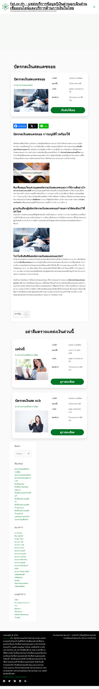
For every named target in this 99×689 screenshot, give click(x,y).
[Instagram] (15, 681)
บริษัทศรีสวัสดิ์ (19, 574)
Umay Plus (18, 539)
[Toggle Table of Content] (25, 314)
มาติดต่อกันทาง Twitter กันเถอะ (15, 677)
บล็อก (16, 600)
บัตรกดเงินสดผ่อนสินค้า (24, 85)
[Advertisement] (49, 32)
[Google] (25, 681)
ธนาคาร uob (19, 545)
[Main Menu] (94, 6)
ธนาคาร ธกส (19, 548)
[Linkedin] (20, 681)
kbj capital (18, 536)
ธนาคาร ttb (18, 542)
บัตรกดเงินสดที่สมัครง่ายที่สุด (27, 355)
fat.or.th (6, 638)
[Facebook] (4, 681)
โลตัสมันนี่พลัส (19, 586)
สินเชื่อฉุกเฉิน (19, 484)
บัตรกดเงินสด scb (28, 401)
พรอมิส (16, 580)
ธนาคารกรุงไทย (20, 557)
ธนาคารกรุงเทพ (20, 554)
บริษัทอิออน (18, 577)
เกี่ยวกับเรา (18, 612)
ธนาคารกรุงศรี (19, 551)
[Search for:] (22, 454)
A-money (18, 533)
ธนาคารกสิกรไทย (20, 560)
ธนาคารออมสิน (19, 563)
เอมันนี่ (20, 349)
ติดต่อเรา (17, 609)
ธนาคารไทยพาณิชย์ (21, 571)
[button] (68, 110)
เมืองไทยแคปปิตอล (21, 583)
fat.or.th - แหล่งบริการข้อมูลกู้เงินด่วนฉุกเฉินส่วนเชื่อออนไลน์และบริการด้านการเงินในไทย (48, 6)
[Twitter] (9, 681)
